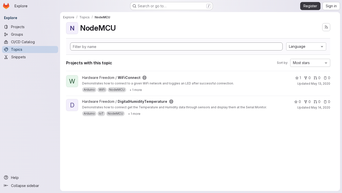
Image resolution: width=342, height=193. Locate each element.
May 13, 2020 (320, 83)
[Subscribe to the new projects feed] (326, 27)
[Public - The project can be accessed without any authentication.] (144, 78)
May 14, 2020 (320, 107)
